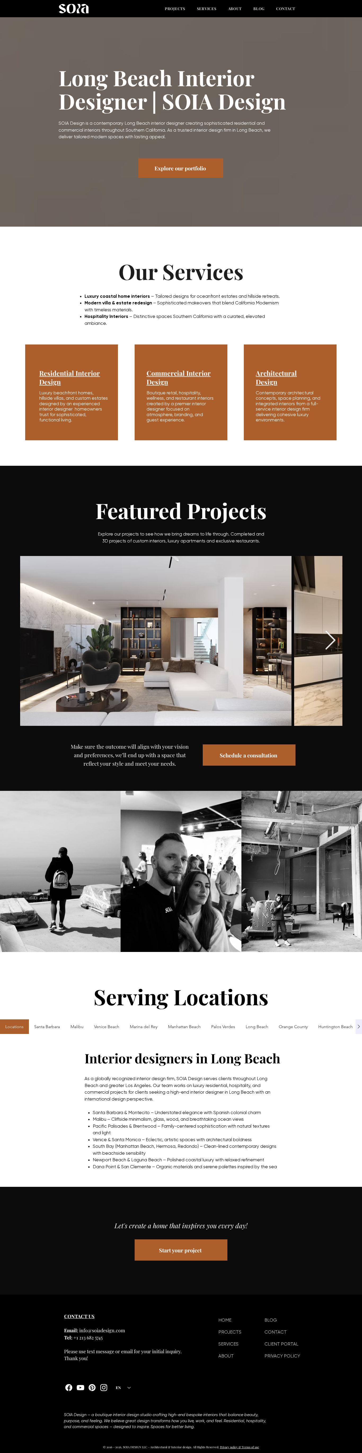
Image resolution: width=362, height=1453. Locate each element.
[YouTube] (80, 1387)
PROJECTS (229, 1332)
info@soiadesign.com (102, 1330)
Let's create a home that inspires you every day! (181, 1225)
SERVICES (228, 1344)
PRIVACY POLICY (282, 1356)
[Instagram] (103, 1387)
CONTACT (275, 1332)
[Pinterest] (92, 1387)
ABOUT (226, 1356)
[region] (72, 392)
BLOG (270, 1320)
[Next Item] (330, 641)
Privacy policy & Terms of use (239, 1447)
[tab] (14, 1026)
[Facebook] (68, 1387)
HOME (224, 1320)
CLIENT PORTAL (281, 1344)
